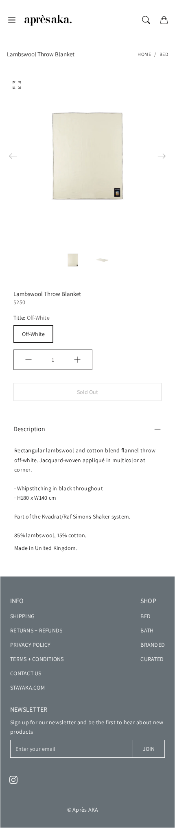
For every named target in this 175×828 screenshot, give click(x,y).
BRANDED (152, 644)
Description (29, 429)
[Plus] (77, 359)
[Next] (162, 156)
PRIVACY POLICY (30, 644)
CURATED (152, 659)
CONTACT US (26, 673)
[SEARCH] (146, 20)
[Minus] (28, 359)
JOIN (149, 748)
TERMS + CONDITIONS (37, 659)
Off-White (33, 334)
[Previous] (13, 156)
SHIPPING (22, 616)
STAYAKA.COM (27, 687)
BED (164, 54)
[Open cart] (164, 20)
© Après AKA (82, 809)
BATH (146, 630)
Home (144, 54)
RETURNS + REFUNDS (36, 630)
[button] (14, 20)
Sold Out (87, 392)
